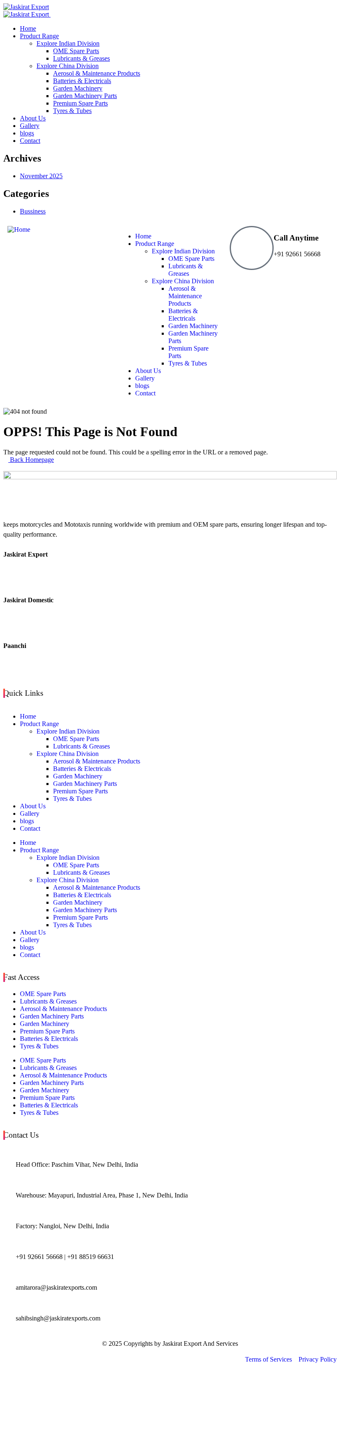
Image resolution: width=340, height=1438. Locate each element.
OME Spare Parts (76, 738)
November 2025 (41, 175)
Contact (30, 828)
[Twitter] (170, 577)
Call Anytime (296, 237)
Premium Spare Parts (80, 791)
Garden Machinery (77, 776)
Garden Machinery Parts (85, 783)
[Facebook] (170, 561)
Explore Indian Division (68, 731)
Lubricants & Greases (81, 746)
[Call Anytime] (252, 248)
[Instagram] (170, 668)
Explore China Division (67, 753)
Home (28, 716)
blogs (27, 821)
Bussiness (33, 211)
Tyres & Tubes (72, 798)
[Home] (18, 229)
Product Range (39, 723)
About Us (33, 806)
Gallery (29, 813)
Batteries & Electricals (82, 768)
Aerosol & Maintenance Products (96, 761)
